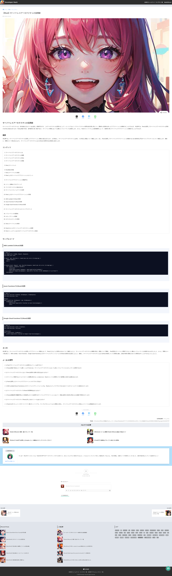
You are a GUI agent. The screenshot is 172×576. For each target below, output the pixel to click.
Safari (120, 535)
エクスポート (155, 535)
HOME (87, 569)
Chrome (133, 530)
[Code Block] (80, 490)
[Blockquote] (78, 490)
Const (137, 530)
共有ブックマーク (148, 537)
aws (117, 421)
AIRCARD (125, 530)
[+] (85, 490)
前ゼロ (154, 537)
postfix (164, 532)
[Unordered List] (76, 490)
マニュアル (166, 418)
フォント (121, 537)
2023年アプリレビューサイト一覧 (95, 572)
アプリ (125, 421)
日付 (157, 537)
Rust (102, 421)
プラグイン (127, 537)
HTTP (167, 421)
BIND (156, 421)
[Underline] (70, 490)
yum (144, 535)
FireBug (120, 532)
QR (168, 532)
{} (83, 490)
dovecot (146, 530)
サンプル (139, 421)
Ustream (134, 535)
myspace (151, 532)
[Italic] (68, 490)
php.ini (160, 532)
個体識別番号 (140, 537)
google (161, 421)
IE (144, 532)
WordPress (140, 535)
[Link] (82, 490)
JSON (130, 421)
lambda (121, 421)
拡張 (144, 421)
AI (164, 421)
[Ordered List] (74, 490)
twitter (130, 535)
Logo (147, 532)
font (125, 532)
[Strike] (72, 490)
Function (97, 421)
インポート (149, 535)
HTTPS (140, 532)
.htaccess (117, 530)
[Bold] (67, 490)
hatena (132, 532)
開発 (105, 421)
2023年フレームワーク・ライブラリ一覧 (153, 2)
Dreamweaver (153, 530)
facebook (167, 530)
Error (134, 421)
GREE (152, 421)
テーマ (167, 535)
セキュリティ (111, 421)
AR (129, 530)
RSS (116, 535)
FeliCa (116, 532)
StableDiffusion (167, 2)
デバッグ (116, 537)
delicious (142, 530)
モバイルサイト (133, 537)
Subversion (125, 535)
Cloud (147, 421)
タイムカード (161, 535)
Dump (158, 530)
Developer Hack (11, 2)
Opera (156, 532)
